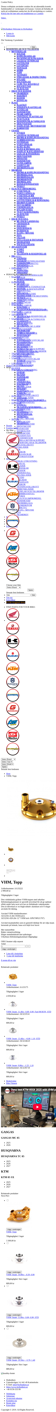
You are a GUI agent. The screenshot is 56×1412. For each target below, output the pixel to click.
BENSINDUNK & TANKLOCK (31, 121)
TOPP (19, 72)
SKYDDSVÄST (24, 344)
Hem (8, 774)
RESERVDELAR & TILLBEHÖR (31, 351)
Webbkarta (10, 1394)
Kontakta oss (11, 1401)
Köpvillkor (10, 600)
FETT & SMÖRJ (24, 205)
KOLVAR (21, 53)
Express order (12, 428)
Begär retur (10, 1403)
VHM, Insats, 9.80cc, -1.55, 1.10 (19, 1065)
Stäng (3, 18)
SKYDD (15, 328)
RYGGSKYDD (23, 342)
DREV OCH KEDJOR (21, 91)
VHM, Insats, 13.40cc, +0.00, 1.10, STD (23, 1038)
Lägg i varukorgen (14, 1229)
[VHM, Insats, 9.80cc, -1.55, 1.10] (12, 1063)
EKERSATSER (23, 242)
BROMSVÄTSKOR (25, 202)
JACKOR (21, 288)
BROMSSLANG (24, 181)
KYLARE (21, 79)
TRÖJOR (21, 284)
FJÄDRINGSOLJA (25, 207)
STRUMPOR (22, 293)
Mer (13, 256)
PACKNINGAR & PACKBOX (30, 58)
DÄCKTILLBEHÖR (26, 244)
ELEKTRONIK (23, 263)
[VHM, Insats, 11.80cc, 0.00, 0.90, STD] (19, 1312)
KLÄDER (15, 277)
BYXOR (20, 281)
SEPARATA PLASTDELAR (29, 107)
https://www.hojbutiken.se (17, 1387)
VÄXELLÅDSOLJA (26, 193)
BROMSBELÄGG (25, 174)
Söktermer (10, 1396)
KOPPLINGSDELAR (26, 56)
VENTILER (22, 67)
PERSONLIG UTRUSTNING (24, 370)
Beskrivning (11, 1081)
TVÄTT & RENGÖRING (28, 212)
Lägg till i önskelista (14, 953)
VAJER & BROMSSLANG (28, 149)
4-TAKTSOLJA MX (25, 195)
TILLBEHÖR (23, 267)
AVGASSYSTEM (19, 246)
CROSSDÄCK (23, 223)
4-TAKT (20, 251)
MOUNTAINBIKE (25, 279)
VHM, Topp (11, 985)
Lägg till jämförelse (15, 956)
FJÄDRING (22, 258)
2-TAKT (20, 249)
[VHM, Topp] (12, 982)
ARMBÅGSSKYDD (26, 332)
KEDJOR (21, 98)
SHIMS (20, 70)
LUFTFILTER (23, 63)
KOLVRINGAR (24, 81)
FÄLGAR (21, 237)
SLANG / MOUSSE (25, 233)
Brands (9, 426)
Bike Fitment (11, 1083)
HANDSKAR (23, 286)
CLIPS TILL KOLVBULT (28, 84)
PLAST (14, 102)
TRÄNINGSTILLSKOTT (22, 353)
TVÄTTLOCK (23, 119)
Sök (33, 47)
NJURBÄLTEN (23, 339)
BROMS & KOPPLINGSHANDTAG (33, 137)
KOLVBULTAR (24, 86)
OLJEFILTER (23, 88)
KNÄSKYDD (23, 337)
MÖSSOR (21, 298)
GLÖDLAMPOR (24, 163)
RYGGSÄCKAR (24, 363)
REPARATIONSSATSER (28, 184)
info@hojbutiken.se (21, 1385)
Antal (3, 944)
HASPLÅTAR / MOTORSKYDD (31, 126)
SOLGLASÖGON (25, 323)
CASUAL (21, 372)
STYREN (21, 133)
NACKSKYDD (23, 330)
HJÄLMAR (16, 305)
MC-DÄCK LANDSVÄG (28, 221)
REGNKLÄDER (24, 295)
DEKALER (22, 260)
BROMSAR (16, 170)
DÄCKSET (22, 226)
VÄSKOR (15, 358)
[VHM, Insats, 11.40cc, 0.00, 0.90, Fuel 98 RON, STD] (12, 1009)
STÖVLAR (16, 312)
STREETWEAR (24, 302)
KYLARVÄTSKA (25, 209)
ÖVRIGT (21, 186)
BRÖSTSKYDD (24, 335)
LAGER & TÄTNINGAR (28, 60)
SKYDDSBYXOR (25, 346)
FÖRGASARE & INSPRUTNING (31, 77)
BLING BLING (23, 146)
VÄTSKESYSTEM (25, 365)
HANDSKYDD (23, 112)
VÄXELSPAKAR (24, 144)
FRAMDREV (23, 93)
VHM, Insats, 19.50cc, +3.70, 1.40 (20, 1360)
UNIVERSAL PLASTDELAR (30, 116)
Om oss (9, 597)
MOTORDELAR (18, 51)
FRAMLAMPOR (24, 114)
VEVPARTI (22, 74)
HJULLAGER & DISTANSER (30, 239)
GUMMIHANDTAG (26, 139)
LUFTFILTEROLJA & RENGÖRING (33, 200)
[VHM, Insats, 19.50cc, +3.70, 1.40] (19, 1355)
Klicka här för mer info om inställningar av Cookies (22, 13)
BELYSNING (23, 265)
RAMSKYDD (23, 128)
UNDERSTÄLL (24, 291)
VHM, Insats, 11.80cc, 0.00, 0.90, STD (22, 1317)
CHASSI (15, 130)
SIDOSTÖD (22, 158)
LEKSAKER (22, 272)
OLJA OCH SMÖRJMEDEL (23, 188)
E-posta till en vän (8, 960)
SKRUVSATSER (24, 123)
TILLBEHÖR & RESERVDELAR (31, 253)
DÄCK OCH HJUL (19, 219)
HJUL (19, 235)
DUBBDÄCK (23, 230)
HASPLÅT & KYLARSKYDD (30, 151)
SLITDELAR (22, 109)
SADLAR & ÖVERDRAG (28, 153)
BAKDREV (22, 95)
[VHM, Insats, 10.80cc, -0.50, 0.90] (19, 1269)
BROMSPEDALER (25, 167)
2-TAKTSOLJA (23, 191)
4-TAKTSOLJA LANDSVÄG (30, 198)
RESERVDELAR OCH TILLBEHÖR (27, 400)
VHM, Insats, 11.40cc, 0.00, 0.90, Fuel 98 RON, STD (28, 1012)
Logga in (10, 33)
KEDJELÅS (22, 100)
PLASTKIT (22, 105)
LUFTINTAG (23, 65)
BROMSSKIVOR (24, 179)
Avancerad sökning (14, 1398)
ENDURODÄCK (24, 228)
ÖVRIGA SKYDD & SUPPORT (31, 349)
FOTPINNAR (23, 142)
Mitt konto (10, 36)
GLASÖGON (17, 319)
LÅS (19, 421)
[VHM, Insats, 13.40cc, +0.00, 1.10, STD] (12, 1036)
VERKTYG (22, 270)
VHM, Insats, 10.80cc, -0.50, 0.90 (20, 1275)
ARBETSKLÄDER (25, 300)
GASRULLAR (23, 165)
